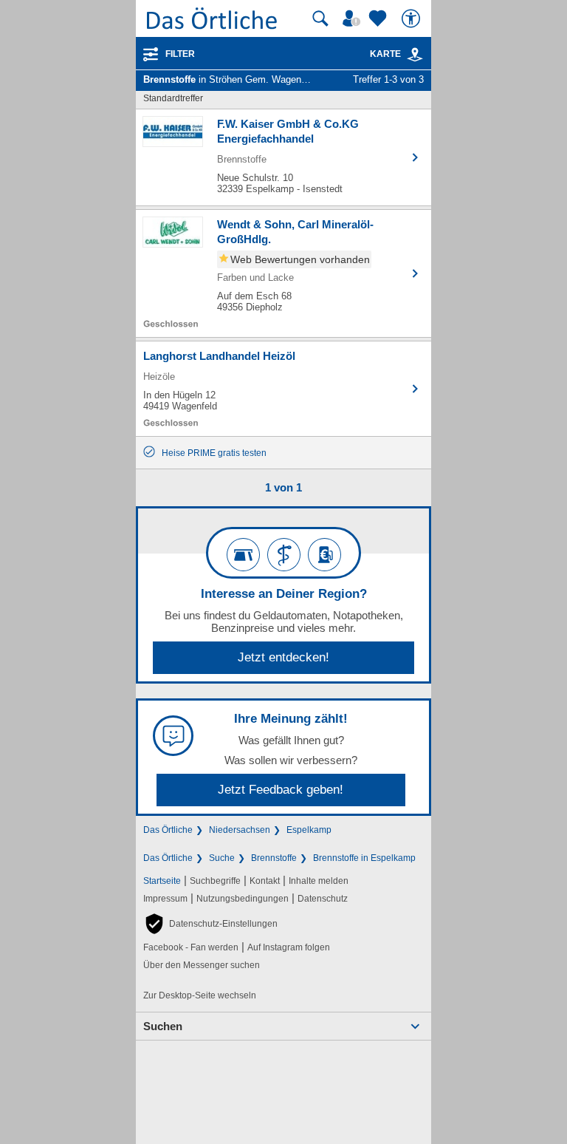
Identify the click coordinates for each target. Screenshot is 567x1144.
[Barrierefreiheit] (413, 18)
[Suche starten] (320, 18)
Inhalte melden (318, 881)
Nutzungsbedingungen (242, 898)
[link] (415, 55)
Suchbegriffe (215, 881)
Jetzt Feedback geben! (280, 790)
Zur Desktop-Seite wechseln (199, 995)
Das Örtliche (168, 830)
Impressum (165, 898)
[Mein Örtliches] (354, 18)
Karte (385, 54)
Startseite (162, 881)
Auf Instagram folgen (288, 947)
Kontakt (265, 881)
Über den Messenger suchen (201, 965)
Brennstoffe (274, 858)
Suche (222, 858)
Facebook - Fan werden (190, 947)
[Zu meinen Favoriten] (379, 18)
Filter (180, 54)
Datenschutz (323, 898)
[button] (210, 924)
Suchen (162, 1026)
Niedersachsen (239, 830)
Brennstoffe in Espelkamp (364, 858)
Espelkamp (308, 830)
